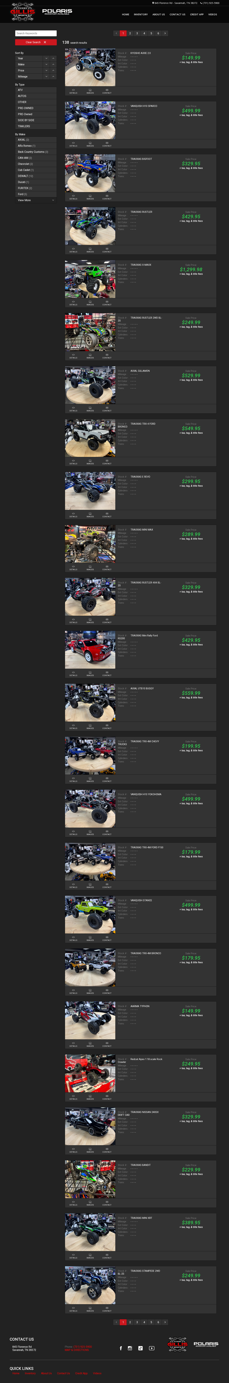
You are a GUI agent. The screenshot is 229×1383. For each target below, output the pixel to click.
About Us (46, 1373)
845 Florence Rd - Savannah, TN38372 (176, 3)
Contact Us (63, 1373)
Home (15, 1373)
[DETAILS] (73, 88)
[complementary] (219, 1373)
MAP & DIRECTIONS (77, 1350)
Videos (97, 1373)
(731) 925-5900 (211, 3)
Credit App (81, 1373)
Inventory (30, 1373)
